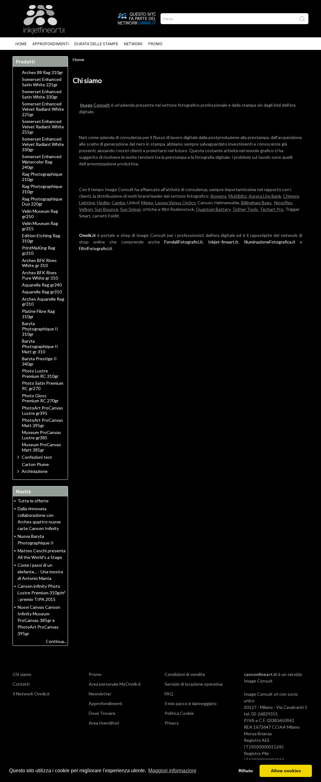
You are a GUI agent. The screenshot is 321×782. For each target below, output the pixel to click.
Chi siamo (22, 674)
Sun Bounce (106, 209)
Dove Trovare (102, 713)
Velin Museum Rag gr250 (40, 214)
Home (21, 43)
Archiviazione (35, 471)
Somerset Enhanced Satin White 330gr (41, 94)
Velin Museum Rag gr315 (40, 226)
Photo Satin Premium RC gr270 (42, 386)
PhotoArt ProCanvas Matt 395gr (42, 423)
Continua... (56, 641)
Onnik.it (87, 235)
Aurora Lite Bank (265, 196)
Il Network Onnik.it (31, 693)
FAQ (169, 693)
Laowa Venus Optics (175, 202)
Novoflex (283, 202)
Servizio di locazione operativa (194, 684)
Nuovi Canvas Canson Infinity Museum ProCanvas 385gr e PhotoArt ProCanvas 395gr (39, 620)
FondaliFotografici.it (183, 241)
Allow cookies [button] (286, 770)
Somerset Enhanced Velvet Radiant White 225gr (43, 109)
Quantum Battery (213, 209)
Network (133, 43)
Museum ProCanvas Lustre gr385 (41, 435)
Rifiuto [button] (246, 770)
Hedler (103, 202)
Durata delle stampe (96, 43)
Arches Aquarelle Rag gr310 (43, 302)
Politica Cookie (179, 713)
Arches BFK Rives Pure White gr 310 (40, 275)
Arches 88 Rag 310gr (42, 72)
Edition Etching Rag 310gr (41, 238)
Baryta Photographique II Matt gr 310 (40, 346)
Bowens (219, 196)
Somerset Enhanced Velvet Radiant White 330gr (43, 144)
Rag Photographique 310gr (42, 189)
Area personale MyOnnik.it (115, 684)
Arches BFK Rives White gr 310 (39, 263)
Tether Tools (245, 209)
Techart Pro (271, 209)
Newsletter (100, 693)
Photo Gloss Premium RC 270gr (40, 398)
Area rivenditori (104, 723)
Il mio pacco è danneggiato (191, 703)
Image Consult (258, 680)
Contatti (21, 684)
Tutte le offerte (33, 500)
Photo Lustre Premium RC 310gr (40, 373)
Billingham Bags (256, 202)
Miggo (147, 202)
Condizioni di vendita (185, 674)
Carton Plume (35, 464)
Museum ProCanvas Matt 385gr (41, 447)
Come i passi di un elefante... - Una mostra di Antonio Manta (40, 571)
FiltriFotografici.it (95, 248)
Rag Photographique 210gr (42, 177)
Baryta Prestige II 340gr (39, 361)
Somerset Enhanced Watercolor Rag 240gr (41, 162)
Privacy (172, 723)
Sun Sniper (130, 209)
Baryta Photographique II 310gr (40, 329)
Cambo (118, 202)
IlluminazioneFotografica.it (269, 241)
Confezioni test (37, 457)
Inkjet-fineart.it (223, 241)
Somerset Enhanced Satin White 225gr (41, 82)
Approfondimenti (50, 43)
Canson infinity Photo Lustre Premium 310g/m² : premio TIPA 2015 (42, 592)
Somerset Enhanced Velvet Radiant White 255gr (43, 127)
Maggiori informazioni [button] (172, 770)
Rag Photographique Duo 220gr (42, 201)
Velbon (86, 209)
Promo (155, 43)
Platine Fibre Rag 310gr (38, 314)
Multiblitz (238, 196)
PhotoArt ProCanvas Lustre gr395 (42, 410)
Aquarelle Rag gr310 (42, 291)
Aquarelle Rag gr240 (42, 284)
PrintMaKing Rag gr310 (38, 250)
